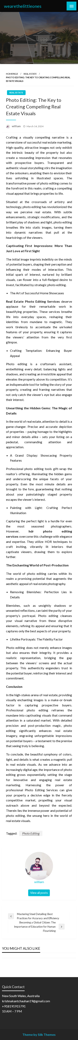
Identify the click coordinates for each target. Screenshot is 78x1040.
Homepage (12, 73)
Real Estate (30, 73)
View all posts (39, 892)
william (16, 126)
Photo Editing (30, 833)
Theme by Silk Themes (39, 1034)
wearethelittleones (22, 6)
